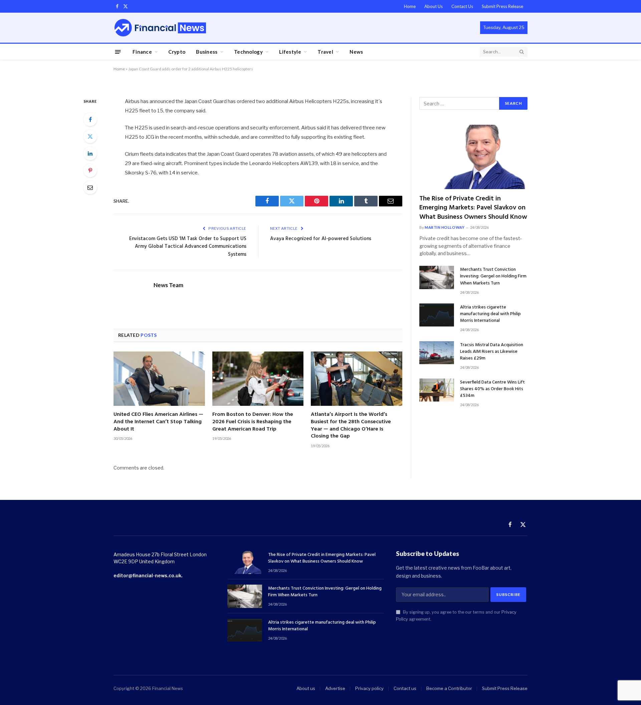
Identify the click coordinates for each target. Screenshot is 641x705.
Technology (248, 52)
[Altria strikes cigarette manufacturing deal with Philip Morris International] (436, 314)
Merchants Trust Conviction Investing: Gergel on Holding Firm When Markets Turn (493, 276)
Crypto (176, 52)
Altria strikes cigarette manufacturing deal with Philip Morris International (490, 314)
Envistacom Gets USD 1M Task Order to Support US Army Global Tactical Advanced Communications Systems (187, 246)
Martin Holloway (444, 227)
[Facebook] (90, 119)
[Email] (90, 187)
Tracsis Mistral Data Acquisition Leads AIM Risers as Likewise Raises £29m (491, 352)
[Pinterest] (90, 170)
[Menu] (118, 51)
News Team (168, 285)
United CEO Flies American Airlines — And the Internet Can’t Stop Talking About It (158, 422)
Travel (325, 52)
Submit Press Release (502, 6)
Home (410, 6)
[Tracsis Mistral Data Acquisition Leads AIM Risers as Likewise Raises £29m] (436, 352)
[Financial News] (160, 27)
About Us (433, 6)
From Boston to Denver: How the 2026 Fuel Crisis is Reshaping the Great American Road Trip (252, 422)
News (356, 52)
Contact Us (462, 6)
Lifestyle (290, 52)
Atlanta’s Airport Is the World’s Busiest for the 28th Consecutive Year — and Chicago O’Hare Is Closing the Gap (351, 425)
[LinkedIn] (90, 153)
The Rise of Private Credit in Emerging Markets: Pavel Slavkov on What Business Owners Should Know (473, 208)
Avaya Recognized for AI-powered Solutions (320, 239)
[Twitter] (90, 136)
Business (206, 52)
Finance (142, 52)
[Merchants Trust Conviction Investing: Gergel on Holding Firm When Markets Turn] (436, 277)
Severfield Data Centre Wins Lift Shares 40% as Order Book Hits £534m (492, 389)
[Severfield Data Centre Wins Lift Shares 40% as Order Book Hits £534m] (436, 390)
